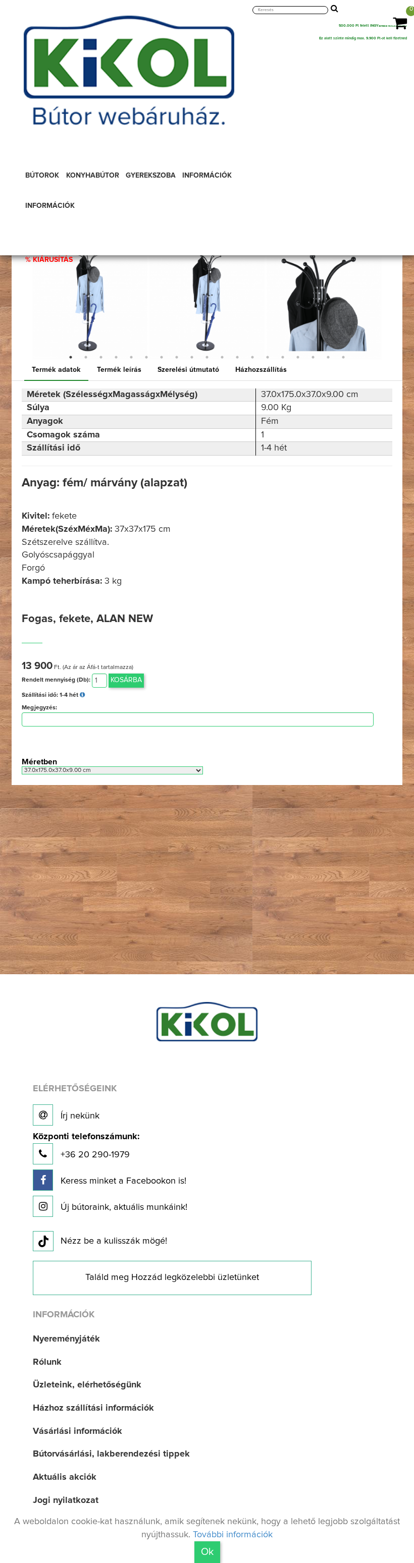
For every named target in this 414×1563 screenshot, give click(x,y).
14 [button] (268, 357)
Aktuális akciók (64, 1477)
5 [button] (131, 357)
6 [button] (146, 357)
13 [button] (252, 357)
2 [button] (86, 357)
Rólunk (47, 1362)
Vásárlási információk (77, 1431)
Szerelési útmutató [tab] (188, 369)
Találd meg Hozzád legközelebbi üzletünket (172, 1277)
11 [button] (222, 357)
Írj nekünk (78, 1116)
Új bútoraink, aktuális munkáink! (122, 1207)
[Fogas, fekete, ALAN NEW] (89, 302)
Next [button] (390, 302)
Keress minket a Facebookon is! (122, 1181)
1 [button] (71, 357)
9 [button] (192, 357)
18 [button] (328, 357)
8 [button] (177, 357)
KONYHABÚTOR (92, 175)
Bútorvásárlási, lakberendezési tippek (111, 1454)
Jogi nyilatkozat (65, 1500)
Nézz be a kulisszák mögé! (114, 1241)
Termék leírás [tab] (119, 369)
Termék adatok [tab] (56, 369)
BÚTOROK (42, 175)
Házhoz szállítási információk (93, 1408)
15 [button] (283, 357)
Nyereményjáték (66, 1339)
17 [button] (313, 357)
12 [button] (237, 357)
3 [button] (101, 357)
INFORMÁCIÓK (207, 175)
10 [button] (207, 357)
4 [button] (116, 357)
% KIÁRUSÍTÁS (49, 259)
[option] (89, 302)
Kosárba (126, 680)
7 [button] (162, 357)
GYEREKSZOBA (151, 175)
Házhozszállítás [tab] (261, 369)
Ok (207, 1552)
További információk (233, 1534)
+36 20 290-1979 (86, 1146)
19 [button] (343, 357)
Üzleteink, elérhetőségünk (87, 1384)
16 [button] (298, 357)
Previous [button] (24, 302)
